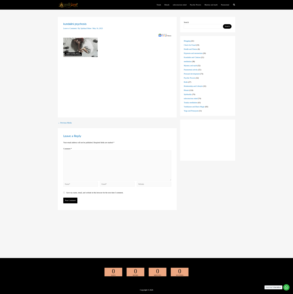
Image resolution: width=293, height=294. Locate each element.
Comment (67, 149)
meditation (187, 61)
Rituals (186, 90)
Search (186, 22)
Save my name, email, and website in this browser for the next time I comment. (94, 193)
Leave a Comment (70, 28)
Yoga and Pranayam (191, 111)
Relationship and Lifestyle (193, 86)
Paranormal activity (191, 70)
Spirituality (188, 94)
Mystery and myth (190, 66)
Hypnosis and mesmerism (193, 53)
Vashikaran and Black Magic (194, 107)
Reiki (186, 82)
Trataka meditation (190, 103)
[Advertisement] (117, 85)
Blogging (187, 41)
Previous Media (65, 123)
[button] (234, 5)
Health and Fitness (190, 49)
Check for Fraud (190, 45)
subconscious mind (191, 98)
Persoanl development (192, 74)
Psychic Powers (189, 78)
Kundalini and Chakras (192, 57)
